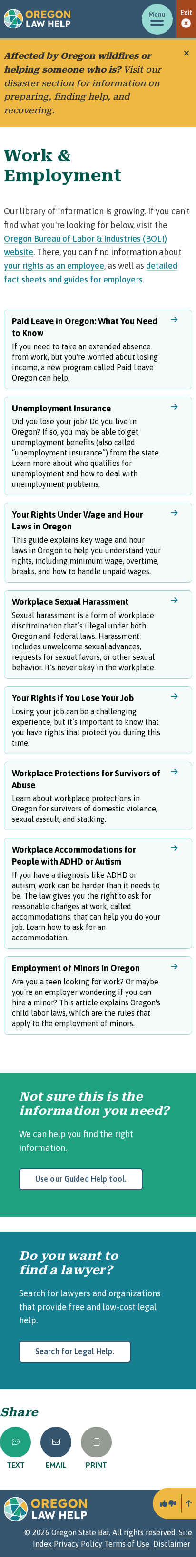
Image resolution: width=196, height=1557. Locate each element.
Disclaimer (171, 1543)
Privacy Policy (78, 1543)
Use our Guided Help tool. (81, 1179)
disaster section (39, 83)
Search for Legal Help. (75, 1351)
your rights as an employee (54, 266)
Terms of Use (127, 1543)
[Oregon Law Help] (37, 18)
